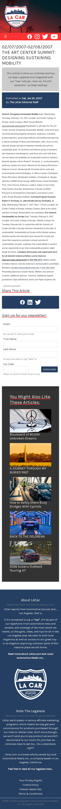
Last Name (9, 349)
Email (6, 324)
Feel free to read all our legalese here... (30, 768)
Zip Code (8, 364)
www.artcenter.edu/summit (13, 126)
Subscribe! (49, 369)
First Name (9, 339)
